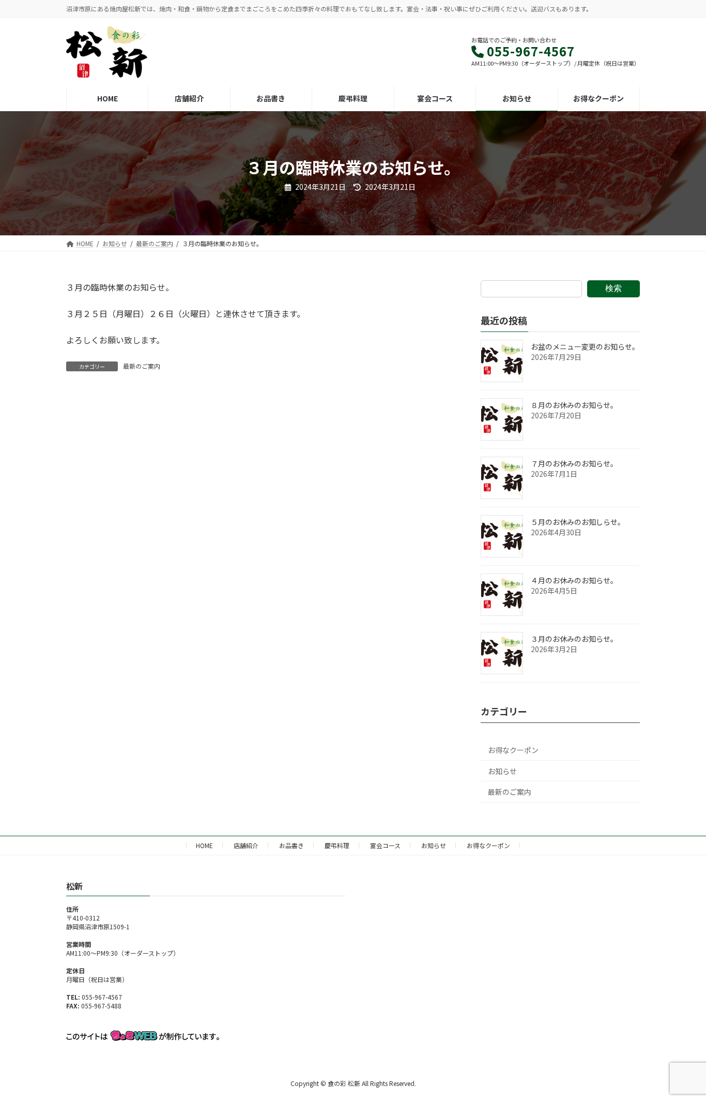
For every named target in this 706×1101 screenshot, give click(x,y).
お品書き (291, 845)
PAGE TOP (681, 1058)
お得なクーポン (513, 750)
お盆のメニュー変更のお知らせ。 (585, 346)
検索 (613, 288)
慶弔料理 (337, 845)
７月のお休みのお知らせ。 (574, 463)
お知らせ (502, 771)
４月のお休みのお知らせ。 (574, 580)
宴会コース (385, 845)
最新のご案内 (141, 365)
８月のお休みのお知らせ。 (574, 405)
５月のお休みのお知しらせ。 (578, 522)
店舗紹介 (246, 845)
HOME (204, 845)
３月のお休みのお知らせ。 (574, 639)
